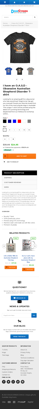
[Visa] (3, 402)
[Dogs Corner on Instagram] (22, 382)
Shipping (8, 178)
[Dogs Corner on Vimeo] (18, 382)
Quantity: (6, 136)
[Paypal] (30, 402)
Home (5, 23)
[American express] (14, 402)
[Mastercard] (9, 402)
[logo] (19, 11)
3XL (29, 129)
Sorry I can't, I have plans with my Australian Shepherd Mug (28, 259)
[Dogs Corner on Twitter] (8, 382)
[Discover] (22, 402)
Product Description (14, 173)
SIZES (6, 187)
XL (19, 129)
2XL (24, 129)
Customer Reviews (12, 182)
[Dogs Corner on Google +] (13, 382)
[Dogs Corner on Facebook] (4, 382)
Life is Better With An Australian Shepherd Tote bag (11, 258)
